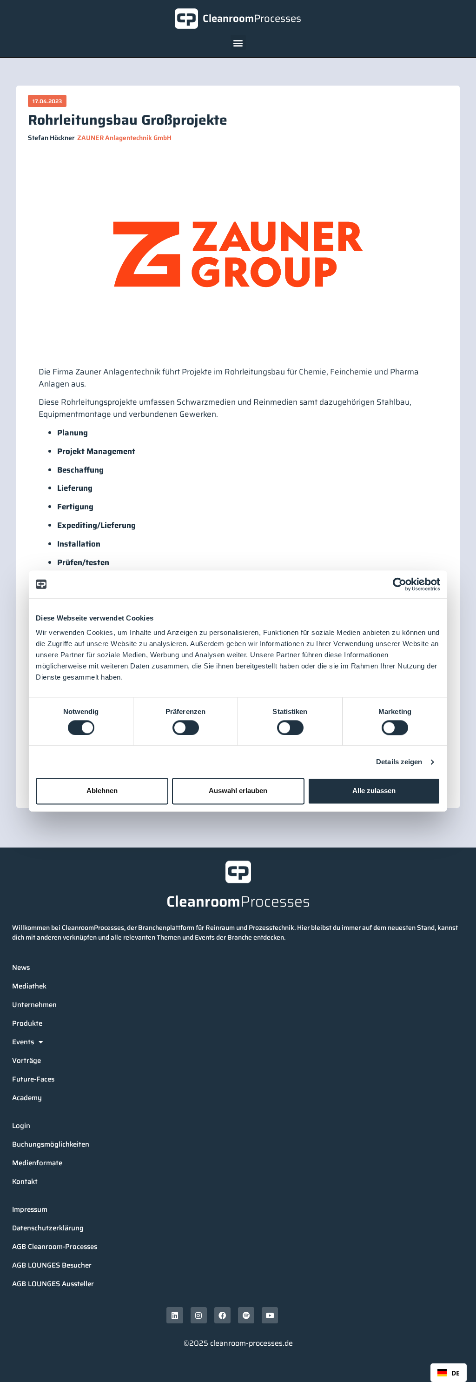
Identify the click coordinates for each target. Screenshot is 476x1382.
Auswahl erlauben (238, 791)
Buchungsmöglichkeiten (50, 1144)
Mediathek (29, 986)
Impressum (29, 1209)
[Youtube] (270, 1315)
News (21, 967)
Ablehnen (102, 791)
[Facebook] (222, 1315)
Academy (27, 1097)
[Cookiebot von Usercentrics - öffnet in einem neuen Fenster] (399, 584)
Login (21, 1125)
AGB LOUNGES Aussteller (53, 1283)
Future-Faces (33, 1079)
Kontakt (25, 1181)
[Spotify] (246, 1315)
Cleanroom (252, 18)
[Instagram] (199, 1315)
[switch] (185, 727)
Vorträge (26, 1060)
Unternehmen (34, 1004)
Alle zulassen (374, 791)
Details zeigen (399, 762)
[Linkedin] (174, 1315)
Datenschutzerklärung (48, 1228)
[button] (238, 42)
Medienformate (37, 1162)
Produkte (27, 1023)
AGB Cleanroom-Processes (54, 1246)
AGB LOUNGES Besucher (52, 1265)
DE (455, 1373)
